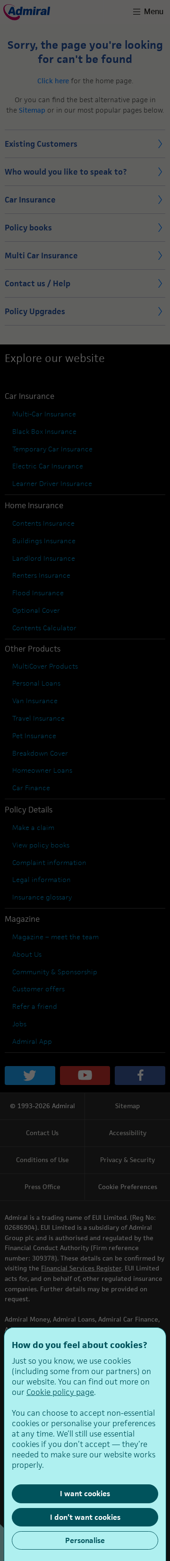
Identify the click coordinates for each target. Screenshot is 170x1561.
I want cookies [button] (85, 1494)
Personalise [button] (85, 1540)
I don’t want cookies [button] (85, 1517)
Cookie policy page (60, 1392)
